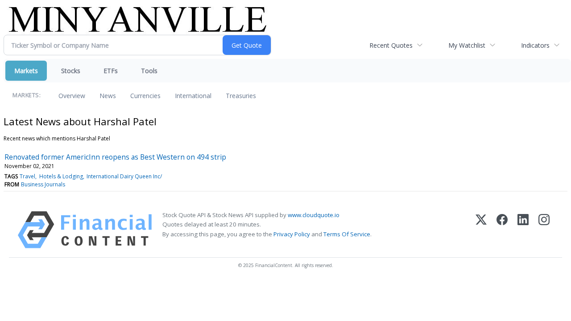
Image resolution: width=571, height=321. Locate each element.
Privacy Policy (291, 234)
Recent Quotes (391, 45)
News (107, 95)
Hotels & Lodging (61, 176)
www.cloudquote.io (313, 215)
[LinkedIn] (523, 229)
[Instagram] (544, 229)
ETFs (110, 70)
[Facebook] (502, 229)
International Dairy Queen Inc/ (124, 176)
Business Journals (43, 184)
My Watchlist (466, 45)
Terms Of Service (346, 234)
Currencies (145, 95)
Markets (26, 70)
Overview (71, 95)
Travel (27, 176)
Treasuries (241, 95)
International (193, 95)
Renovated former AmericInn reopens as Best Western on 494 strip (115, 157)
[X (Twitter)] (481, 229)
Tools (149, 70)
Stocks (70, 70)
